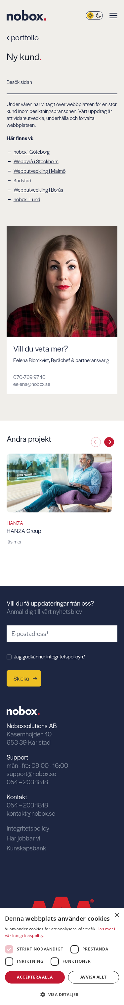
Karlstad (22, 180)
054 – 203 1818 (27, 781)
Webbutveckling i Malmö (39, 170)
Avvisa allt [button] (93, 977)
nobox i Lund (27, 199)
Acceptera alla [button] (35, 977)
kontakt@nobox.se (31, 813)
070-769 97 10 (29, 377)
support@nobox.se (31, 773)
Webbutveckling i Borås (38, 189)
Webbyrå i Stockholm (36, 161)
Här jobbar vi (23, 838)
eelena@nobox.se (31, 384)
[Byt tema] (94, 15)
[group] (59, 499)
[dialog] (62, 956)
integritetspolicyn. (65, 656)
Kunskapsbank (26, 848)
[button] (109, 442)
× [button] (116, 915)
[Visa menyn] (113, 16)
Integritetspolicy (28, 828)
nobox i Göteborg (32, 151)
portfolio (24, 37)
